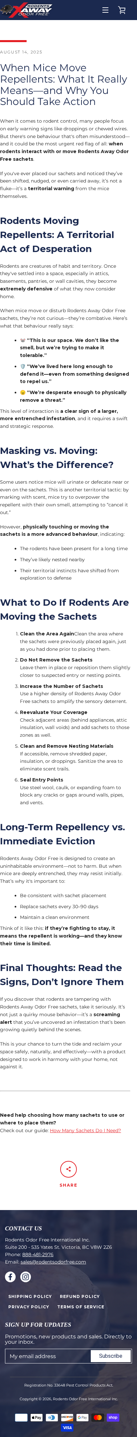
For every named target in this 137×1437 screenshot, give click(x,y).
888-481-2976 (38, 1254)
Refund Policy (80, 1296)
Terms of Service (80, 1306)
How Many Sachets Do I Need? (85, 1130)
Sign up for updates (38, 1324)
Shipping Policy (30, 1296)
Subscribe (110, 1356)
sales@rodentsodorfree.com (53, 1262)
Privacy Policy (28, 1306)
